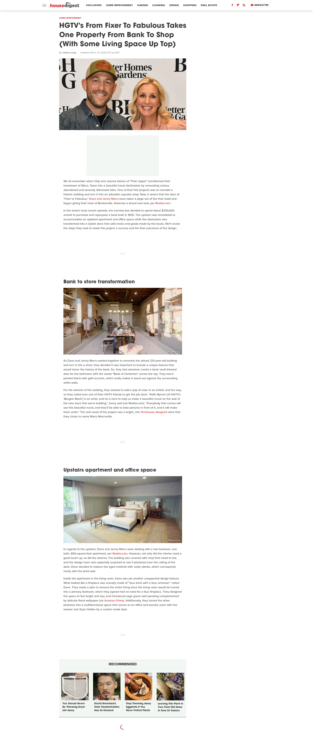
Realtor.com (162, 203)
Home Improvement (119, 5)
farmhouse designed (154, 412)
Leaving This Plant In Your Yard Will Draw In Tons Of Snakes (170, 707)
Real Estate (209, 5)
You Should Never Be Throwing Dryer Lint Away (73, 707)
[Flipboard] (238, 6)
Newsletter (261, 5)
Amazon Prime (174, 352)
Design (174, 5)
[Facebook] (232, 6)
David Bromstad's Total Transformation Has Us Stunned (106, 707)
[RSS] (244, 6)
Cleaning (158, 5)
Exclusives (94, 5)
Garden (142, 5)
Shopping (189, 5)
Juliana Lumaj (69, 52)
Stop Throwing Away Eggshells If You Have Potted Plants (138, 707)
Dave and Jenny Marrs (104, 199)
